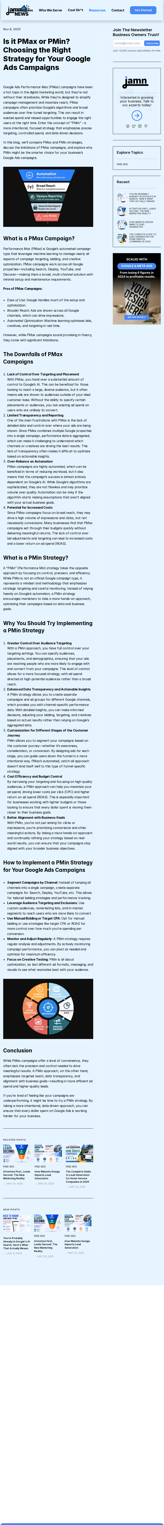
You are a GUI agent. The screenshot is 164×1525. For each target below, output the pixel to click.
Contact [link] (117, 10)
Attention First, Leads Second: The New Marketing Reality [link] (17, 1175)
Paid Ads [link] (8, 1166)
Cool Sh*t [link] (75, 10)
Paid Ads (122, 164)
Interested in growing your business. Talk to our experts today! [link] (137, 101)
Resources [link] (97, 10)
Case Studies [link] (22, 10)
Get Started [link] (143, 10)
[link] (143, 10)
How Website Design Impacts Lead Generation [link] (47, 1175)
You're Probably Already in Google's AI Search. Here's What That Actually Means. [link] (16, 1243)
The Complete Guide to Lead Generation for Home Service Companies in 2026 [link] (79, 1176)
